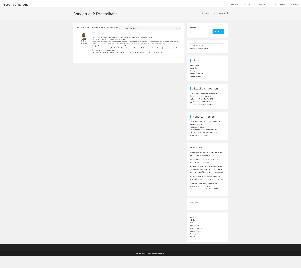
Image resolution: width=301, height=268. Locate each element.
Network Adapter (196, 228)
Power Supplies (195, 231)
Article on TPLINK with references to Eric (204, 132)
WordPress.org (195, 76)
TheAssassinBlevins (197, 183)
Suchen (193, 28)
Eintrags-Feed (195, 71)
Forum (88, 27)
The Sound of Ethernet (14, 4)
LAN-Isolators (195, 223)
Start (78, 27)
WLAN (192, 236)
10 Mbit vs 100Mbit (197, 127)
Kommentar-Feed (196, 73)
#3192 (178, 28)
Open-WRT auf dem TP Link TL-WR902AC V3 (207, 172)
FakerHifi (193, 152)
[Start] (202, 13)
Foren (83, 27)
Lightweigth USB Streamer (199, 135)
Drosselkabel (223, 13)
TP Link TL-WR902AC (210, 93)
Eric (191, 159)
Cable (192, 217)
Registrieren (194, 65)
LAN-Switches (195, 225)
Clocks (192, 220)
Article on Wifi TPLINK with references (203, 130)
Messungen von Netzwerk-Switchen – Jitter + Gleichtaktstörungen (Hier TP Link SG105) (204, 186)
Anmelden (194, 68)
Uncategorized (195, 234)
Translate (206, 48)
